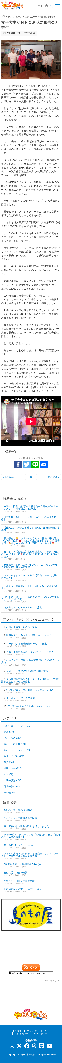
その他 (10, 792)
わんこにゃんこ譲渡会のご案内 (20, 818)
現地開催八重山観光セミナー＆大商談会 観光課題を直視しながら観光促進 (30, 680)
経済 (9, 732)
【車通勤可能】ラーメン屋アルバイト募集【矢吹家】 (28, 518)
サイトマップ (40, 1034)
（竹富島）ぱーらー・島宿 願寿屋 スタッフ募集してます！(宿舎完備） (30, 598)
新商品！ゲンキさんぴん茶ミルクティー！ (29, 635)
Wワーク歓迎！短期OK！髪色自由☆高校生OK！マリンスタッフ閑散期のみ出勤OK (29, 507)
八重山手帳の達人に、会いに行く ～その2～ (30, 652)
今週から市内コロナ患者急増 (19, 880)
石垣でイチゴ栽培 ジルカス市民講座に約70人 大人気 (30, 661)
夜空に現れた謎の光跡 (16, 872)
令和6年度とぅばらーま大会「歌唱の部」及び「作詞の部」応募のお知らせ (30, 835)
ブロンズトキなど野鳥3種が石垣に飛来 (27, 670)
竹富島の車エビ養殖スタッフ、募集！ (24, 607)
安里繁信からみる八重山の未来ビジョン (28, 706)
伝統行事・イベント (17, 726)
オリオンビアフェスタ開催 (20, 698)
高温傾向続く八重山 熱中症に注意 (23, 889)
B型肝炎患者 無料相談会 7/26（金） (24, 864)
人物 (8, 774)
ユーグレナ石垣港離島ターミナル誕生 (26, 643)
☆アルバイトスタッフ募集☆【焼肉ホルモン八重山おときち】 (30, 576)
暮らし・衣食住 (15, 744)
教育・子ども (14, 756)
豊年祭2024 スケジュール (18, 845)
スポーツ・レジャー (17, 750)
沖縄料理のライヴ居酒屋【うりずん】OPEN (30, 689)
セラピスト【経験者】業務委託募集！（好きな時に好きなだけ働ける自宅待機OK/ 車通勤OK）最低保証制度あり (30, 554)
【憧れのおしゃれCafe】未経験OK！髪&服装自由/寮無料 (30, 528)
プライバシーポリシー (38, 1031)
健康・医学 (13, 768)
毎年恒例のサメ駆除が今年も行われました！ (27, 826)
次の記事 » (53, 477)
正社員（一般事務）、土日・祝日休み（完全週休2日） (29, 587)
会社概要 (17, 1031)
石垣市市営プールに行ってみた (23, 627)
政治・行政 (13, 738)
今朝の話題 (13, 780)
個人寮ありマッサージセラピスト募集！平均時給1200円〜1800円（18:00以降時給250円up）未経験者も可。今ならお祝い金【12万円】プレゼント (30, 541)
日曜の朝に (12, 786)
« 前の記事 (8, 477)
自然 (9, 762)
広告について (21, 1034)
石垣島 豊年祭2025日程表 (18, 809)
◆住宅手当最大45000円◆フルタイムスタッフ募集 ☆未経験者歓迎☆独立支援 (29, 566)
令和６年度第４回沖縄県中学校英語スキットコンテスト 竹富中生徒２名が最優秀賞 (30, 854)
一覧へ (31, 477)
